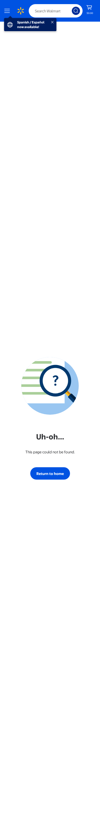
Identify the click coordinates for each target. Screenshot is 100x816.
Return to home (50, 473)
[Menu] (8, 11)
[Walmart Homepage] (20, 11)
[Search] (76, 11)
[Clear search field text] (69, 11)
